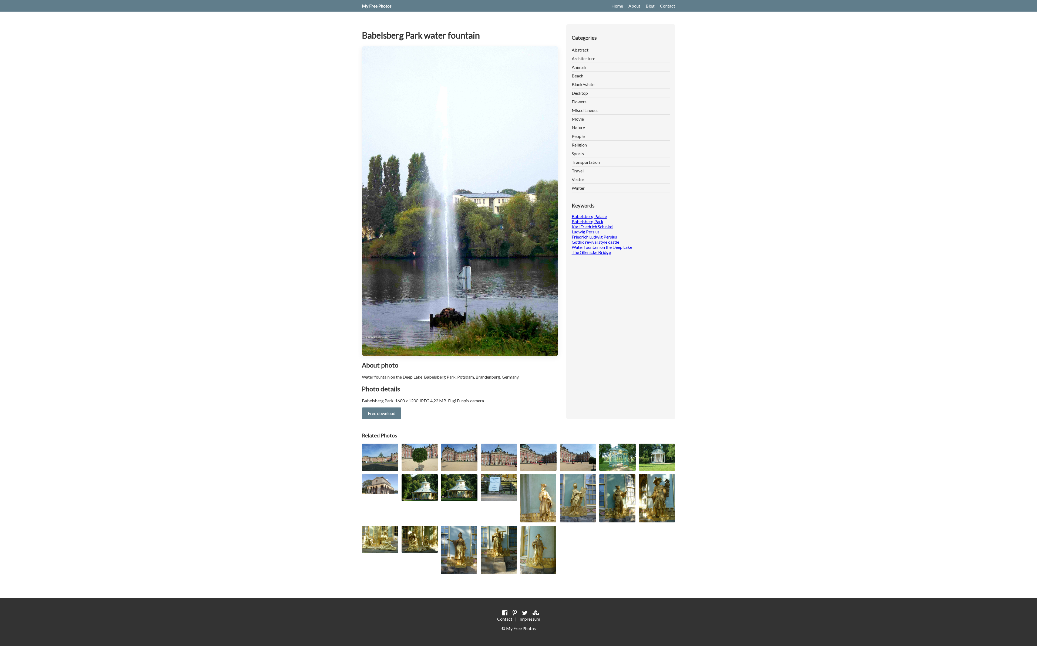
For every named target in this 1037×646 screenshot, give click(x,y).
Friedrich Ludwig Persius (594, 236)
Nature (578, 127)
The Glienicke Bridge (591, 252)
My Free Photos (377, 5)
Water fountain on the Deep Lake (602, 247)
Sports (578, 153)
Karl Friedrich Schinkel (592, 226)
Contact (667, 5)
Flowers (579, 101)
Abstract (580, 49)
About (634, 5)
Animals (579, 67)
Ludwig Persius (586, 231)
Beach (577, 75)
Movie (578, 118)
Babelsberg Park (587, 221)
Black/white (583, 84)
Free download (381, 413)
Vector (578, 179)
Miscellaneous (585, 110)
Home (617, 5)
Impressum (530, 618)
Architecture (583, 58)
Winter (578, 188)
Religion (579, 144)
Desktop (580, 93)
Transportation (586, 162)
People (578, 136)
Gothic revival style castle (595, 241)
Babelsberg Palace (589, 216)
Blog (650, 5)
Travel (578, 170)
